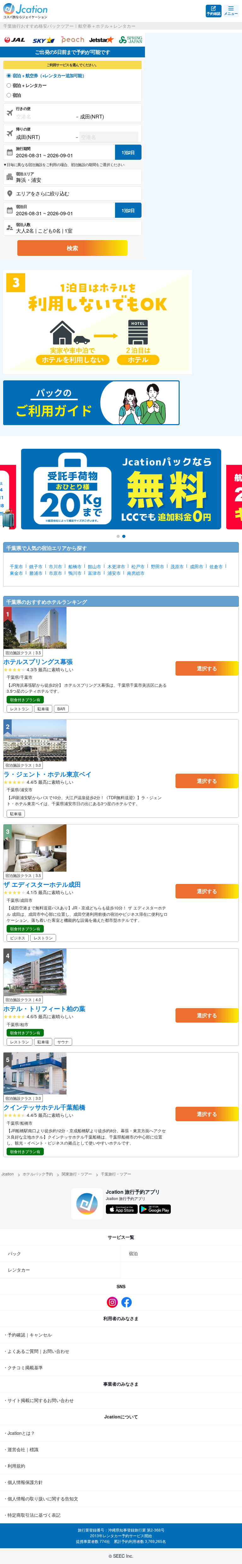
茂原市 (177, 566)
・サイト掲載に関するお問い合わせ (38, 1400)
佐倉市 (216, 566)
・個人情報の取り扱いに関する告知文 (40, 1498)
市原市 (55, 573)
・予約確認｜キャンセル (27, 1334)
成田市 (196, 566)
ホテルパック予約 (38, 1173)
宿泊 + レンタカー (29, 85)
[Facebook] (128, 1302)
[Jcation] (25, 11)
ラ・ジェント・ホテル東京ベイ (47, 773)
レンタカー (19, 1270)
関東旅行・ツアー (77, 1173)
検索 (72, 248)
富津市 (94, 573)
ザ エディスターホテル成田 (42, 884)
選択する (207, 668)
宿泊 (17, 95)
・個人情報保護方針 (23, 1482)
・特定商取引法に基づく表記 (31, 1515)
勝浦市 (36, 573)
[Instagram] (114, 1302)
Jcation (8, 1173)
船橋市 (75, 566)
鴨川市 (75, 573)
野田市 (157, 566)
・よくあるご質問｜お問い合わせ (36, 1351)
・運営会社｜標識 (20, 1449)
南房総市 (136, 573)
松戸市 (138, 566)
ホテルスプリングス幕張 (38, 661)
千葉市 (16, 566)
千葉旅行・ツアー (116, 1173)
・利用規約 (14, 1466)
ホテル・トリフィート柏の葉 (44, 1008)
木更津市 (116, 566)
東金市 (16, 573)
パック (14, 1253)
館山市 (94, 566)
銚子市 (36, 566)
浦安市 (114, 573)
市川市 (55, 566)
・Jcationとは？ (19, 1433)
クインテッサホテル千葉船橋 (44, 1107)
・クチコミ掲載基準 (23, 1367)
